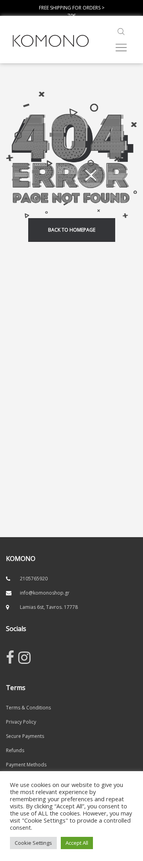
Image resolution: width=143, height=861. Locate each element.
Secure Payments (25, 736)
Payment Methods (26, 764)
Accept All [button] (77, 842)
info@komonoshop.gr (45, 592)
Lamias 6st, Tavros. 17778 (49, 607)
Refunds (15, 750)
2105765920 (34, 578)
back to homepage (71, 229)
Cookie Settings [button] (33, 842)
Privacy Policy (21, 721)
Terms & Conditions (28, 707)
